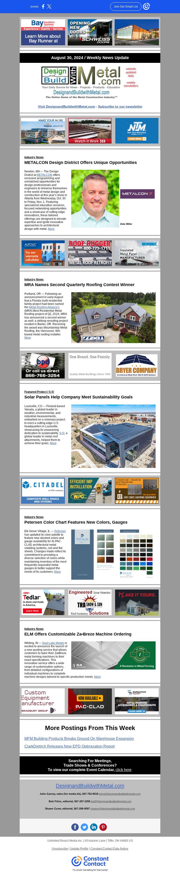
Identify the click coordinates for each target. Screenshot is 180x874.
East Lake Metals (53, 643)
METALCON (44, 175)
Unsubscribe (60, 848)
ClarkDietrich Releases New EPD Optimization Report (69, 746)
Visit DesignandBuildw (56, 106)
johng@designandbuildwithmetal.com (120, 793)
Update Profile (79, 848)
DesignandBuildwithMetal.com (90, 786)
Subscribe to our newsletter (120, 106)
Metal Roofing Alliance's (44, 307)
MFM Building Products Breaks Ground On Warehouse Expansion (79, 739)
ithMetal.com (84, 106)
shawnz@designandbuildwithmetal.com (112, 808)
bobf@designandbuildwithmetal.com (111, 801)
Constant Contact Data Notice (109, 848)
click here (123, 770)
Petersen (60, 531)
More (51, 229)
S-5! (61, 433)
